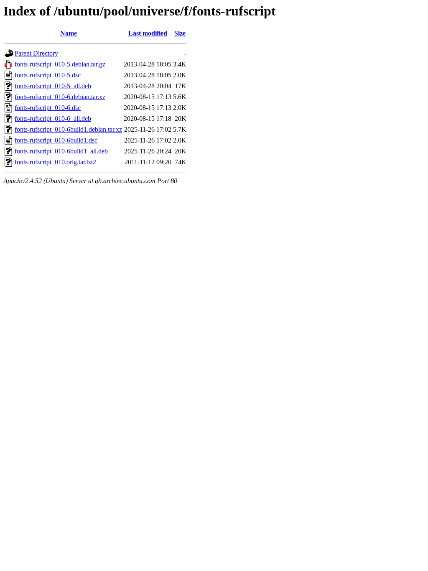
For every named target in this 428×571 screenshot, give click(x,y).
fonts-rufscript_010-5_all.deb (53, 85)
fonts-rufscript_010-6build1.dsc (56, 140)
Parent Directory (36, 53)
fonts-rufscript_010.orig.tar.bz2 (55, 162)
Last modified (147, 33)
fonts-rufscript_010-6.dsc (48, 107)
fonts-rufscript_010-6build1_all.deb (61, 151)
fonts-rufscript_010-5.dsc (48, 75)
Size (180, 33)
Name (68, 33)
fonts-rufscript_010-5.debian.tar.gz (60, 64)
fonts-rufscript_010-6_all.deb (53, 118)
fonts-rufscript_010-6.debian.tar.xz (60, 96)
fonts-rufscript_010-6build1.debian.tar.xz (68, 129)
